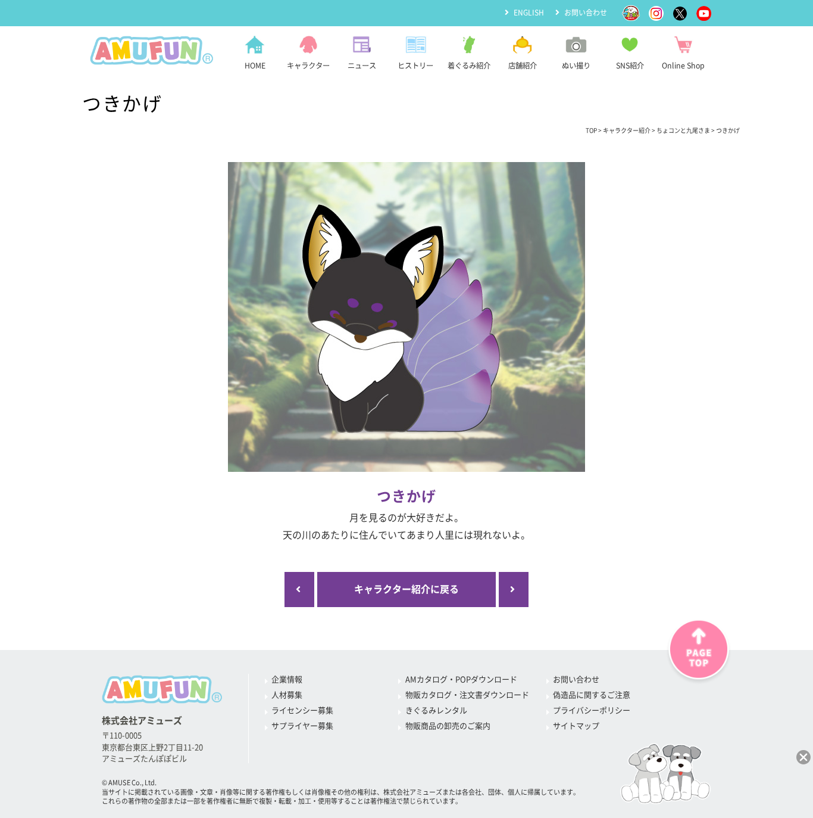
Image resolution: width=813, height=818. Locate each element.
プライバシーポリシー (591, 710)
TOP (591, 130)
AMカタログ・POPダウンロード (461, 679)
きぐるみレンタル (436, 710)
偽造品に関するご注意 (591, 695)
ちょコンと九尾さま (683, 130)
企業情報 (286, 679)
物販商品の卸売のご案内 (447, 726)
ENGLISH (529, 12)
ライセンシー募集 (302, 710)
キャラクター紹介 (627, 130)
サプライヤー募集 (302, 726)
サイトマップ (576, 726)
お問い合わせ (585, 12)
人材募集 (286, 695)
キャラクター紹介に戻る (406, 589)
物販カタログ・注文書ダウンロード (467, 695)
